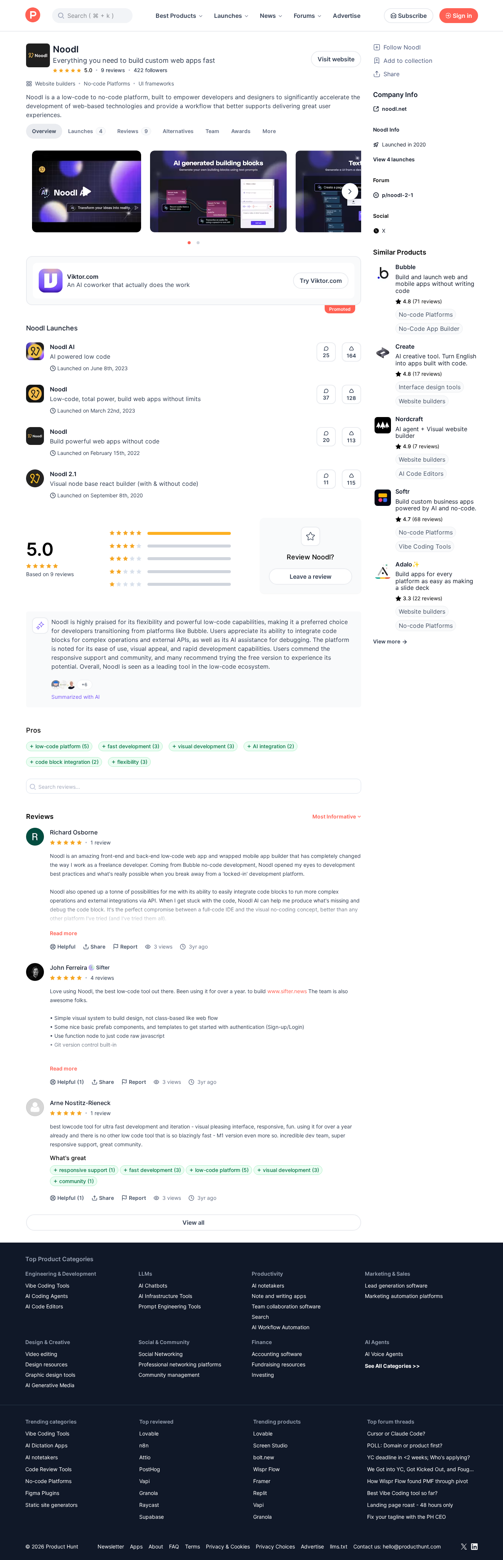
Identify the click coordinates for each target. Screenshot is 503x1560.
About (156, 1546)
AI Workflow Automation (280, 1327)
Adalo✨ (407, 564)
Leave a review (310, 576)
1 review (100, 842)
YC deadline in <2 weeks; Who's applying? (418, 1457)
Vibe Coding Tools (425, 546)
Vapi (144, 1481)
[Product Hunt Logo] (32, 15)
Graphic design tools (50, 1375)
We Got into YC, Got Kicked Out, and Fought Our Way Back (420, 1470)
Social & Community (164, 1342)
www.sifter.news (287, 991)
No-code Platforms (107, 83)
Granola (148, 1493)
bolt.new (263, 1457)
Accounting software (277, 1354)
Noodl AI (62, 347)
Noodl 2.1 (63, 474)
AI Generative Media (49, 1385)
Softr (402, 491)
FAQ (174, 1546)
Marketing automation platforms (404, 1296)
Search (260, 1317)
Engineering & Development (60, 1273)
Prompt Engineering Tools (170, 1306)
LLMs (145, 1273)
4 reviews (102, 978)
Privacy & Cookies (228, 1546)
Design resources (46, 1364)
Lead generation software (396, 1285)
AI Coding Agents (46, 1296)
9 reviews (113, 70)
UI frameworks (156, 83)
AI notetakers (268, 1285)
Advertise (346, 15)
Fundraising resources (278, 1364)
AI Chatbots (153, 1285)
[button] (269, 131)
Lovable (149, 1433)
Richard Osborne (74, 832)
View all (193, 1222)
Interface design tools (430, 387)
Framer (261, 1481)
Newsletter (111, 1546)
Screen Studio (270, 1445)
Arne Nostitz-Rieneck (80, 1103)
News (268, 15)
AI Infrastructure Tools (165, 1296)
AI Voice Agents (384, 1354)
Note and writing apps (279, 1296)
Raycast (149, 1505)
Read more (63, 933)
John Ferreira (68, 967)
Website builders (55, 83)
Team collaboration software (286, 1306)
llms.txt (338, 1546)
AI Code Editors (421, 473)
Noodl (58, 389)
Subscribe (412, 15)
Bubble (405, 267)
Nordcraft (409, 419)
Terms (192, 1546)
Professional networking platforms (180, 1364)
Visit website (336, 59)
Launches (228, 15)
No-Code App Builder (429, 328)
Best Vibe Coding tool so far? (402, 1493)
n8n (144, 1445)
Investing (263, 1375)
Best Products (176, 15)
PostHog (149, 1469)
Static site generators (51, 1505)
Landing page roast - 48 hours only (410, 1505)
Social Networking (161, 1354)
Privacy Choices (275, 1546)
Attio (144, 1457)
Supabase (151, 1517)
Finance (262, 1342)
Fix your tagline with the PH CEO (406, 1517)
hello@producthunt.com (412, 1546)
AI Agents (377, 1342)
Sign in (462, 15)
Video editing (41, 1354)
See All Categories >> (392, 1366)
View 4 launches (394, 159)
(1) (70, 1082)
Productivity (267, 1273)
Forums (304, 15)
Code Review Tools (48, 1469)
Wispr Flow (266, 1469)
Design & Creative (47, 1342)
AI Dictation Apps (46, 1445)
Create (404, 346)
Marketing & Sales (387, 1273)
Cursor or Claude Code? (396, 1433)
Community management (169, 1375)
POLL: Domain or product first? (404, 1445)
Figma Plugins (42, 1493)
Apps (136, 1546)
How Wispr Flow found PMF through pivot (417, 1481)
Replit (260, 1493)
